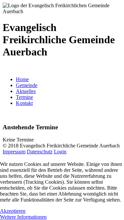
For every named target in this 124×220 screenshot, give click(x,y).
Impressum (14, 151)
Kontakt (24, 103)
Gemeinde (26, 85)
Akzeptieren (12, 211)
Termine (24, 97)
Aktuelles (26, 91)
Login (60, 151)
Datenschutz (40, 151)
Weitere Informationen (23, 217)
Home (22, 79)
